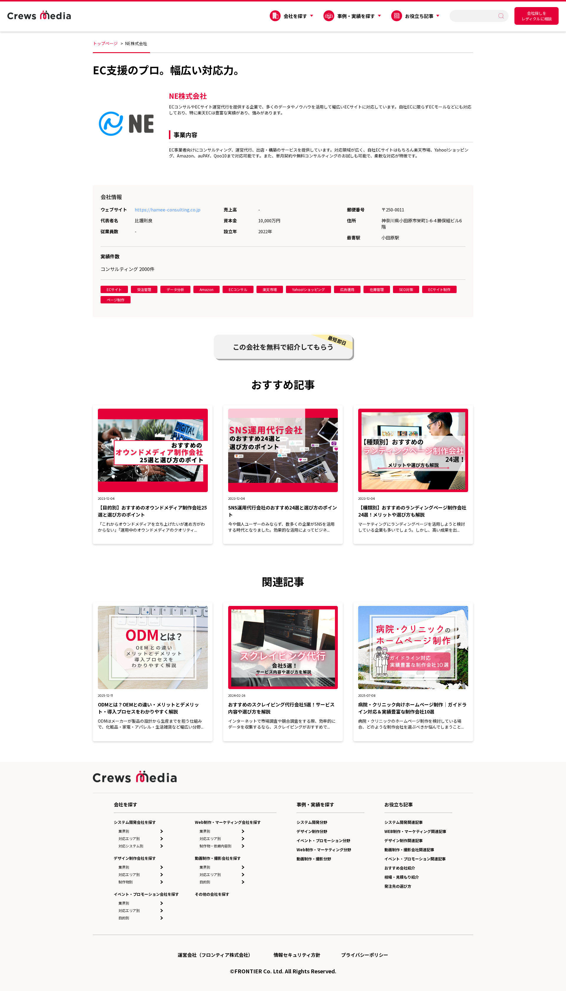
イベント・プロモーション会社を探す (146, 894)
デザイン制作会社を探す (135, 858)
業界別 (124, 831)
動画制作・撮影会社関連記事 (409, 849)
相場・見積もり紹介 (401, 877)
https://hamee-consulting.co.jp (167, 209)
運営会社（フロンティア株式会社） (215, 954)
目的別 (124, 917)
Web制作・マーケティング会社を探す (228, 822)
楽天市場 (270, 289)
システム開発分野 (312, 822)
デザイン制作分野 (312, 831)
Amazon (206, 289)
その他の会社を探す (212, 894)
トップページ (105, 43)
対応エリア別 (129, 838)
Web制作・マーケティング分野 (324, 849)
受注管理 (144, 289)
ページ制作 (115, 299)
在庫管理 (377, 289)
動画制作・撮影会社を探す (218, 858)
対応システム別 (131, 845)
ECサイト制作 (439, 289)
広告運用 (347, 289)
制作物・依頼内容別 (215, 845)
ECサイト (114, 289)
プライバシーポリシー (364, 954)
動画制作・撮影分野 (314, 859)
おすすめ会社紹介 (399, 868)
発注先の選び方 (397, 886)
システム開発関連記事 (403, 822)
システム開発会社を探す (135, 822)
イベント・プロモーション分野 (323, 840)
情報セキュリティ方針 (297, 954)
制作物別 (126, 881)
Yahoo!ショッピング (308, 289)
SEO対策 (406, 289)
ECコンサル (238, 289)
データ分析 (175, 289)
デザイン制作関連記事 (403, 840)
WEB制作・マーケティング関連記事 (415, 831)
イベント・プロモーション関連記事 (415, 859)
